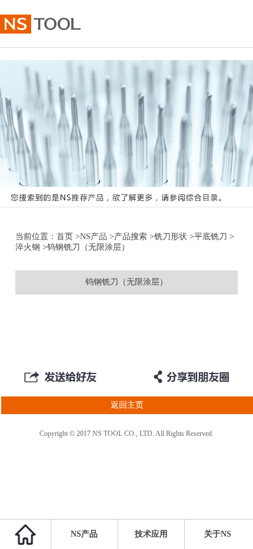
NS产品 (93, 236)
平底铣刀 (210, 236)
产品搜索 (130, 236)
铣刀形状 (170, 236)
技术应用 (151, 534)
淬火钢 (27, 247)
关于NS (217, 534)
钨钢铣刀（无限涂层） (126, 281)
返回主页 (127, 405)
